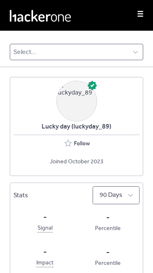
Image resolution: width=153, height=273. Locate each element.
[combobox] (14, 52)
